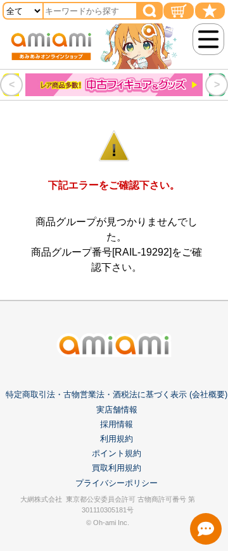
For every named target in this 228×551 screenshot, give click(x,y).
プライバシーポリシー (116, 483)
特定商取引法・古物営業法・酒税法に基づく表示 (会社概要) (116, 394)
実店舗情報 (116, 409)
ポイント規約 (116, 453)
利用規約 (116, 438)
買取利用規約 (116, 468)
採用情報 (116, 424)
